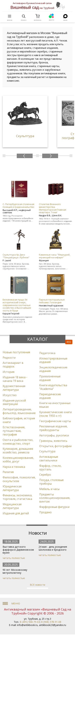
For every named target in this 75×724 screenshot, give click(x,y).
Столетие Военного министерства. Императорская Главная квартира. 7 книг (52, 208)
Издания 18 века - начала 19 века (15, 379)
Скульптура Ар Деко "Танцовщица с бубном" (16, 256)
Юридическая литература (12, 488)
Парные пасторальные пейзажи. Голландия (52, 301)
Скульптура (47, 451)
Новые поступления (16, 352)
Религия (8, 472)
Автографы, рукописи (54, 435)
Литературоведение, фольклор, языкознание (19, 411)
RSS (69, 342)
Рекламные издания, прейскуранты (53, 428)
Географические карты (55, 421)
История (8, 372)
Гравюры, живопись (53, 441)
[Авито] (51, 16)
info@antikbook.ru (27, 625)
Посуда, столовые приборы (51, 482)
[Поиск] (23, 16)
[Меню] (9, 16)
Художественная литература (14, 388)
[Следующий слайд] (50, 156)
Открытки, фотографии (55, 446)
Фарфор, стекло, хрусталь (50, 467)
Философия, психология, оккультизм (19, 479)
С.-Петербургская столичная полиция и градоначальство (18, 205)
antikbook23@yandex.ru (52, 625)
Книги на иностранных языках (54, 405)
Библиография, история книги (19, 420)
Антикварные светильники (48, 458)
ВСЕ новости (37, 584)
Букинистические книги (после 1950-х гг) (55, 414)
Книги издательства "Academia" (53, 387)
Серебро (45, 474)
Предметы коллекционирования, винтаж (54, 498)
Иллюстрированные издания (53, 360)
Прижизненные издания (50, 378)
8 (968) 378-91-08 (51, 621)
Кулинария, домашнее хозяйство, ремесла (18, 450)
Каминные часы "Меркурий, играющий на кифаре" (54, 256)
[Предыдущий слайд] (25, 156)
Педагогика (47, 353)
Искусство (10, 395)
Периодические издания (50, 396)
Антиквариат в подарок (13, 364)
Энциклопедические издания (53, 369)
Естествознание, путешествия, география (14, 430)
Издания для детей (16, 513)
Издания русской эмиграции (14, 402)
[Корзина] (37, 16)
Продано (45, 512)
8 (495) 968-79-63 (30, 621)
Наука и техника (14, 467)
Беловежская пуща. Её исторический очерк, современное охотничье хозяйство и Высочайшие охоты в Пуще (17, 305)
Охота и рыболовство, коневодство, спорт (18, 441)
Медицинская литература (12, 506)
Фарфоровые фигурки (54, 507)
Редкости (9, 357)
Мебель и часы (49, 489)
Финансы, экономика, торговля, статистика (17, 497)
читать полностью (14, 558)
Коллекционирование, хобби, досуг (18, 459)
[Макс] (65, 16)
